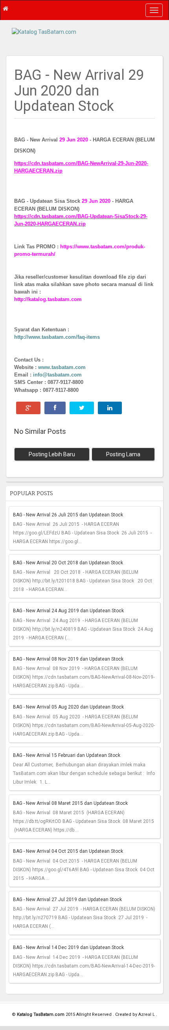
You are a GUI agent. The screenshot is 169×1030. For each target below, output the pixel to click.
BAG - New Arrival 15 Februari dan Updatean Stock (66, 755)
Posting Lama (123, 454)
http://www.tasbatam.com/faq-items (57, 337)
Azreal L (147, 1014)
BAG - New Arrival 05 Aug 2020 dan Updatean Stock (68, 707)
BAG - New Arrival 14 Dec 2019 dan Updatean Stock (68, 947)
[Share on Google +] (28, 408)
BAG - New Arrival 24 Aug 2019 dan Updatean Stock (68, 610)
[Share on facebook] (55, 408)
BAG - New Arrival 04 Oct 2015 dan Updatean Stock (68, 851)
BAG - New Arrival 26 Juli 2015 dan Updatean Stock (68, 515)
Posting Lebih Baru (52, 454)
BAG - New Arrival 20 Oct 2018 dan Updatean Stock (68, 562)
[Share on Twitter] (82, 408)
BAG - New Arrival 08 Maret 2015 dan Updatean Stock (70, 803)
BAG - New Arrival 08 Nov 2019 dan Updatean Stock (68, 659)
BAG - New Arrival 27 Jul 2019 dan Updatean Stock (67, 899)
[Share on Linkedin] (110, 408)
